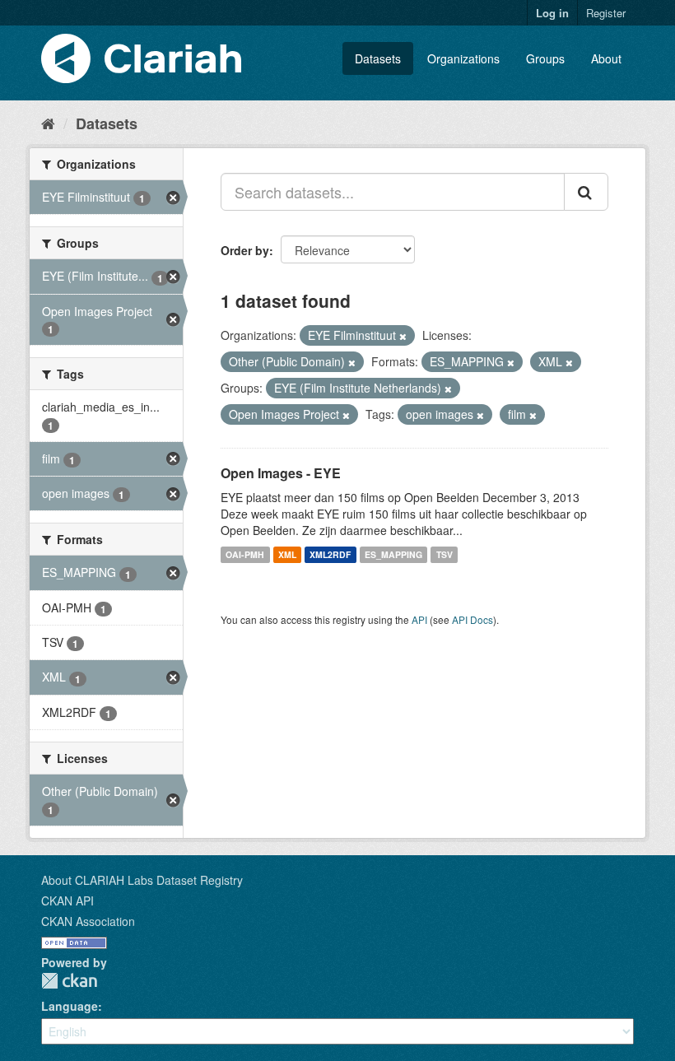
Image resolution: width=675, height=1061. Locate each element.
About (606, 58)
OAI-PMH (245, 554)
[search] (586, 192)
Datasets (378, 58)
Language (69, 1006)
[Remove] (403, 335)
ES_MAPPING (393, 554)
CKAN (69, 980)
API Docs (472, 619)
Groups (545, 58)
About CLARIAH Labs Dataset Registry (142, 880)
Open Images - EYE (281, 472)
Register (606, 13)
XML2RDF (330, 554)
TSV (444, 554)
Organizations (463, 58)
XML (287, 554)
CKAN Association (88, 921)
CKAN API (67, 900)
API (419, 619)
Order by (245, 250)
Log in (552, 13)
